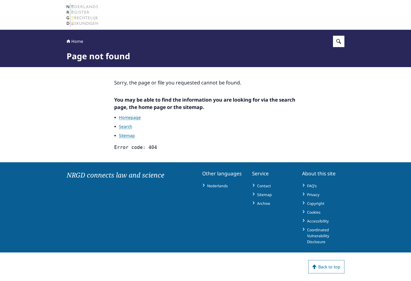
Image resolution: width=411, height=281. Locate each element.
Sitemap (127, 135)
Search (125, 126)
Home (77, 41)
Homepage (130, 117)
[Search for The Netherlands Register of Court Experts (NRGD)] (338, 41)
